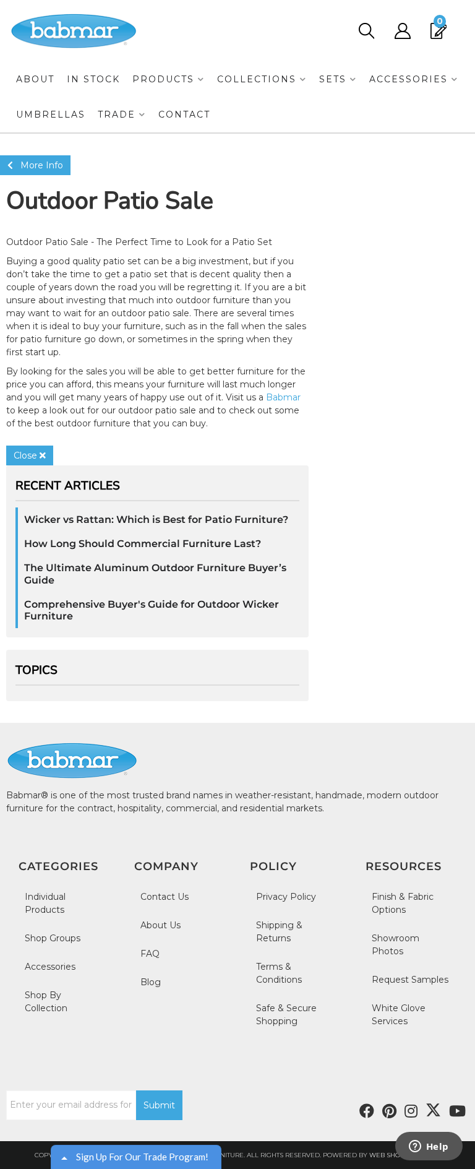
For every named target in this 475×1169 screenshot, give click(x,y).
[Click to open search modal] (366, 31)
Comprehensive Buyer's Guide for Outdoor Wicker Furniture (151, 610)
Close (27, 455)
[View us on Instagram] (410, 1111)
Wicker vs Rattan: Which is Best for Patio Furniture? (156, 519)
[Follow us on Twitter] (433, 1110)
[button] (168, 79)
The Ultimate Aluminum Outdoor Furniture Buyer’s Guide (155, 573)
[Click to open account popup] (402, 31)
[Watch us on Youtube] (389, 1111)
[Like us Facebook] (366, 1111)
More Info (38, 165)
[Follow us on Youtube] (457, 1111)
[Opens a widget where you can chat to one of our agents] (429, 1147)
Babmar (283, 397)
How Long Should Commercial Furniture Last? (142, 544)
